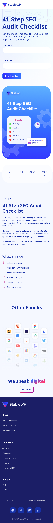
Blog (4, 484)
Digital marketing (9, 425)
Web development (9, 420)
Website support (9, 430)
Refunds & (8, 468)
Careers (5, 463)
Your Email (7, 61)
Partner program (9, 458)
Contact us (6, 453)
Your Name (7, 45)
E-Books (5, 489)
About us (6, 448)
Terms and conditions (36, 501)
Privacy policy (7, 501)
